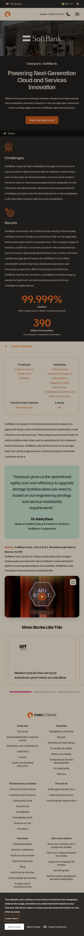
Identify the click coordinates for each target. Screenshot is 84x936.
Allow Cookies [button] (14, 926)
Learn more (11, 918)
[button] (55, 927)
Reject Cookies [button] (33, 926)
